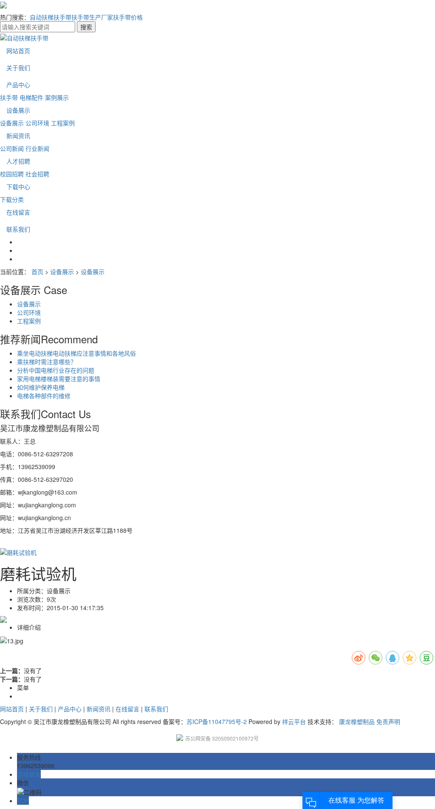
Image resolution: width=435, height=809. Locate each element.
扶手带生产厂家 (92, 17)
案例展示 (57, 97)
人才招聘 (18, 161)
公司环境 (37, 123)
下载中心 (18, 186)
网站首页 (18, 50)
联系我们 (18, 229)
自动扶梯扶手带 (50, 17)
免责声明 (388, 721)
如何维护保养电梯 (41, 387)
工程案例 (63, 123)
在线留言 (18, 212)
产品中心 (18, 84)
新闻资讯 (18, 135)
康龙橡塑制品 (357, 721)
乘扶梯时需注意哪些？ (46, 361)
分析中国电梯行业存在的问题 (55, 370)
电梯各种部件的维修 (44, 395)
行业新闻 (37, 148)
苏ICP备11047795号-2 (216, 721)
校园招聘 (12, 174)
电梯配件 (31, 97)
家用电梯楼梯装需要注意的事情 (58, 378)
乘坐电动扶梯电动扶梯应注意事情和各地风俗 (76, 353)
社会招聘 (37, 174)
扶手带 (9, 97)
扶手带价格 (128, 17)
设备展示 (18, 110)
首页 (37, 271)
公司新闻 (12, 148)
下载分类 (12, 199)
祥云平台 (294, 721)
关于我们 (18, 67)
